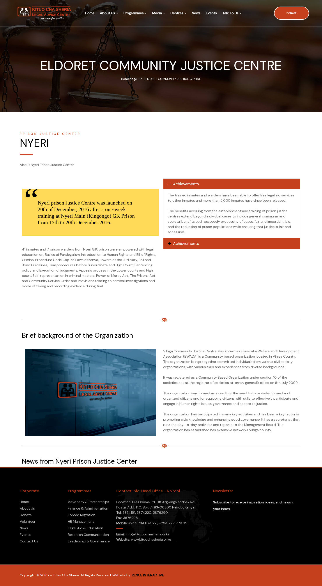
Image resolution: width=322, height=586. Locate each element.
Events (211, 13)
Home (89, 13)
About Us (107, 13)
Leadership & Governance (89, 541)
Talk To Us (230, 13)
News (196, 13)
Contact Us (29, 541)
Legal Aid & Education (85, 528)
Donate (26, 515)
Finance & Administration (88, 508)
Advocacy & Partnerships (88, 502)
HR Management (81, 521)
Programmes (134, 13)
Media (157, 13)
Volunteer (27, 521)
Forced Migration (81, 515)
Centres (176, 13)
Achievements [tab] (186, 184)
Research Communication (88, 534)
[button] (291, 13)
